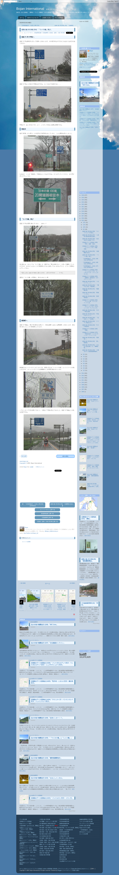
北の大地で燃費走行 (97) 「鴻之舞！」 (92, 447)
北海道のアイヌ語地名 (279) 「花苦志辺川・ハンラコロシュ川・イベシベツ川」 (90, 334)
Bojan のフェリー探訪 (25, 823)
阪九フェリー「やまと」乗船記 (28, 834)
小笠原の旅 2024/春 (45, 819)
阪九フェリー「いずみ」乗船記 (28, 840)
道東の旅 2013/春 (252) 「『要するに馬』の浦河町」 (90, 286)
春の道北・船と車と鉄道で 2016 (48, 830)
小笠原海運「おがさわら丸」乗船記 (29, 825)
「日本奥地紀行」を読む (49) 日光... (30, 25)
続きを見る (72, 635)
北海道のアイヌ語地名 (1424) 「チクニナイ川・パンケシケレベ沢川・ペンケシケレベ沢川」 (89, 124)
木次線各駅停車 (64, 825)
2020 (82, 209)
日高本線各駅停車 (64, 819)
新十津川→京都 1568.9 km (67, 838)
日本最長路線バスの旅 (66, 844)
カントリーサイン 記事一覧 (47, 509)
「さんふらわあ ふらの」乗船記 (28, 850)
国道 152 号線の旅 (44, 853)
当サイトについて (32, 18)
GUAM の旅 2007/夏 (84, 825)
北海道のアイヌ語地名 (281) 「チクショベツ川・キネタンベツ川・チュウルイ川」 (90, 307)
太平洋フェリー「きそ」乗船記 (28, 848)
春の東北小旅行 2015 (45, 834)
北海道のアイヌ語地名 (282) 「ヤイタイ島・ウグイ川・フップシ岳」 (90, 301)
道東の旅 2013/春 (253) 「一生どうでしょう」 (90, 282)
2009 (82, 384)
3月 (84, 366)
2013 (82, 375)
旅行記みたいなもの (84, 832)
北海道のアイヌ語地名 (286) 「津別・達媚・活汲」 (90, 243)
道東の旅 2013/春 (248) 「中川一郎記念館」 (90, 311)
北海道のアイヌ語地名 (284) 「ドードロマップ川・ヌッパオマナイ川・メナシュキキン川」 (90, 272)
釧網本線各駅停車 (64, 823)
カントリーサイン (29, 32)
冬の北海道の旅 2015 (45, 836)
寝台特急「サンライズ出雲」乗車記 (69, 827)
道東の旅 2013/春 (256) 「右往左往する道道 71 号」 (90, 239)
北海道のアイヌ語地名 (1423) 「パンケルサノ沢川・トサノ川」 (52, 798)
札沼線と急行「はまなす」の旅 (68, 842)
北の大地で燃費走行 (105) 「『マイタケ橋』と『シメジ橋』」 (51, 738)
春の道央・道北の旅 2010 (46, 850)
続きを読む (66, 456)
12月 (84, 222)
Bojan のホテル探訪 (84, 827)
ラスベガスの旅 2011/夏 (86, 821)
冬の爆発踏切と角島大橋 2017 (48, 823)
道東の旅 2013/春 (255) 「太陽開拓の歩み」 (62, 504)
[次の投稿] (62, 505)
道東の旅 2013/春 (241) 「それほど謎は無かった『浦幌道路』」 (90, 346)
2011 (82, 380)
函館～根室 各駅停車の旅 (66, 848)
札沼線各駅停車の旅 (65, 840)
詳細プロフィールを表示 (86, 67)
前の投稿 (23, 583)
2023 (82, 202)
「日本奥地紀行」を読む (86, 830)
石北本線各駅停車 (64, 821)
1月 (84, 370)
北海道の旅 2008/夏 (45, 855)
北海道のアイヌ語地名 (26, 821)
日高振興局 (45, 32)
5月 (84, 361)
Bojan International (30, 9)
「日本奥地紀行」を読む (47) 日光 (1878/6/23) (90, 266)
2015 (82, 220)
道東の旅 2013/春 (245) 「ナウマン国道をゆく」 (90, 322)
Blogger (60, 870)
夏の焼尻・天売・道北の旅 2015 (48, 832)
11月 (84, 224)
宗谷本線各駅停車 (64, 834)
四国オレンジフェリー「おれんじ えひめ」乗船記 (27, 832)
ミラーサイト (66, 870)
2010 (82, 382)
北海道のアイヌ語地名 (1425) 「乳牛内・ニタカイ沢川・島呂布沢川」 (89, 119)
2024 (82, 199)
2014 (82, 373)
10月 (84, 227)
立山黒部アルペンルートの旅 (67, 861)
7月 (84, 356)
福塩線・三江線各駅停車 (66, 830)
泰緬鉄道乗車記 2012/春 (86, 819)
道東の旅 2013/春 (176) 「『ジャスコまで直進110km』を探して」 (93, 486)
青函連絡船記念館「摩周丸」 (67, 850)
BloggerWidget (72, 810)
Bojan (91, 50)
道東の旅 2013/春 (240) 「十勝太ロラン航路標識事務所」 (90, 350)
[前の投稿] (23, 504)
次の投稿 (72, 583)
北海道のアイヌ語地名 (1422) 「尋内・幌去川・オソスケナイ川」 (93, 466)
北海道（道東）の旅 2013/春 (57, 32)
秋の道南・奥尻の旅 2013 (46, 838)
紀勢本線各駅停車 (64, 832)
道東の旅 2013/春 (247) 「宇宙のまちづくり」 (90, 314)
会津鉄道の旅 (63, 855)
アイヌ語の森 (23, 819)
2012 (82, 378)
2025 (82, 197)
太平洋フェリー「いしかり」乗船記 (29, 846)
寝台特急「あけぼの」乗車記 (67, 853)
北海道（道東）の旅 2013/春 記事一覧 (47, 521)
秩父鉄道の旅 (63, 859)
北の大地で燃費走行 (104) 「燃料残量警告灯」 (46, 758)
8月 (84, 354)
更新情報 (49, 868)
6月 (84, 359)
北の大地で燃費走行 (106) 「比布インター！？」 (47, 718)
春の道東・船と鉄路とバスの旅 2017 (49, 827)
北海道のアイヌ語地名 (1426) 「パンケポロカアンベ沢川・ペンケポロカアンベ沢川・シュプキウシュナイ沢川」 (89, 114)
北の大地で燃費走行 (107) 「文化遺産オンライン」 (48, 643)
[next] (73, 602)
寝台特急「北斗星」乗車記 (67, 846)
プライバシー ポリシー (64, 868)
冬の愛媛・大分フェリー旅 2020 (48, 821)
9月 (84, 229)
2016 (82, 218)
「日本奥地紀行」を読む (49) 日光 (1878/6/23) (90, 259)
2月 (84, 368)
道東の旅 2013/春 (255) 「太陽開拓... (65, 25)
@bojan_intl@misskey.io (51, 531)
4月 (84, 363)
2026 (82, 195)
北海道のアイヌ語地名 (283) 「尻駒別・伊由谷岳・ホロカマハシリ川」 (90, 278)
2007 (82, 389)
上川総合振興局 (33, 622)
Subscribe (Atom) (76, 868)
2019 (82, 211)
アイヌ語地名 (59, 18)
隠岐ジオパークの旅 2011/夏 (47, 844)
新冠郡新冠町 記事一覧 (47, 513)
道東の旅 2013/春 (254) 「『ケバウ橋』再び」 (90, 255)
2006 (82, 391)
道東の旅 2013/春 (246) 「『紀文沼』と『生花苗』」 (90, 318)
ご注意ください (46, 18)
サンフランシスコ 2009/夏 (86, 823)
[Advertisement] (47, 487)
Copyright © (23, 463)
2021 (82, 206)
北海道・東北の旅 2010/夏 (47, 848)
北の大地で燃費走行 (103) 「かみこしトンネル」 (47, 778)
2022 (82, 204)
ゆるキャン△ (85, 868)
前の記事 (24, 456)
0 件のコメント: (40, 467)
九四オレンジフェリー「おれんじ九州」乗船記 (26, 828)
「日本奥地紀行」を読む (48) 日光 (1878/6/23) (90, 263)
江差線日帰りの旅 (64, 836)
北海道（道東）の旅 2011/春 (47, 846)
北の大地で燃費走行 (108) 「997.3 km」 (44, 624)
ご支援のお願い (75, 870)
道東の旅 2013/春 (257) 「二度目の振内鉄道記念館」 (90, 235)
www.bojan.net (24, 461)
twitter (44, 868)
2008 (82, 387)
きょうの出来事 (83, 834)
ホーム (22, 18)
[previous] (21, 602)
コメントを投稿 (26, 541)
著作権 (55, 868)
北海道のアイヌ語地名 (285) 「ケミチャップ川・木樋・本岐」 (90, 248)
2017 (82, 216)
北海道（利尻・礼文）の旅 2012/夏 (49, 842)
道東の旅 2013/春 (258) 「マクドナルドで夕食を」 (90, 232)
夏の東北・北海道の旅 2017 (47, 825)
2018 (82, 213)
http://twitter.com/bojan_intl (31, 533)
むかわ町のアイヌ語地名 (35, 660)
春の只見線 (63, 857)
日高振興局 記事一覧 (47, 517)
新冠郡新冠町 (38, 32)
